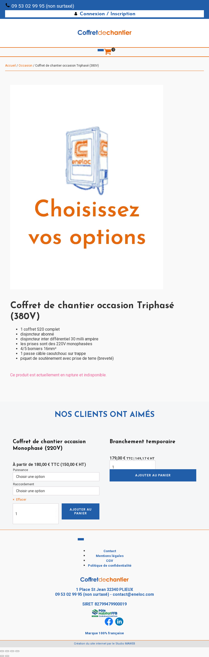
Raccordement (23, 484)
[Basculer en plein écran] (7, 651)
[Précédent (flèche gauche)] (2, 656)
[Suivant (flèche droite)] (7, 656)
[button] (104, 13)
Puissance (20, 470)
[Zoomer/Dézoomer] (2, 651)
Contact (109, 551)
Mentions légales (110, 556)
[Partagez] (12, 651)
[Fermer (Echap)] (17, 651)
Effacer (21, 499)
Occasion (25, 65)
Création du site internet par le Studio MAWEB (104, 643)
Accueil (10, 65)
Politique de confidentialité (110, 565)
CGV (109, 561)
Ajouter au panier (81, 511)
